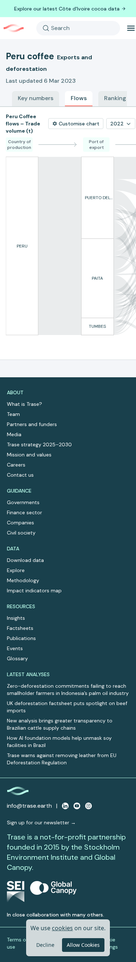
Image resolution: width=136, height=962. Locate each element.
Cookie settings (108, 943)
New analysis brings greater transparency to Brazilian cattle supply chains (59, 724)
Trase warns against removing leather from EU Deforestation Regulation (61, 759)
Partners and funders (32, 424)
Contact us (20, 475)
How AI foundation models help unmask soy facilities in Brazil (59, 741)
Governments (23, 502)
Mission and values (29, 454)
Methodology (23, 580)
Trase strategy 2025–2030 (39, 444)
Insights (16, 618)
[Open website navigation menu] (131, 28)
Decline (45, 944)
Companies (20, 522)
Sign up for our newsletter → (41, 822)
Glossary (17, 658)
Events (15, 648)
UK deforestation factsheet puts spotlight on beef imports (67, 707)
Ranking (115, 98)
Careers (16, 464)
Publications (21, 638)
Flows (79, 98)
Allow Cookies (83, 944)
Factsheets (20, 628)
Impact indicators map (34, 590)
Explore (16, 570)
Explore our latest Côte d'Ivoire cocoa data (67, 8)
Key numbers (35, 98)
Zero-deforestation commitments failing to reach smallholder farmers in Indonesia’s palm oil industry (68, 689)
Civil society (21, 532)
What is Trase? (24, 404)
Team (13, 414)
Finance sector (24, 512)
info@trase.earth (29, 805)
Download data (25, 560)
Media (14, 434)
